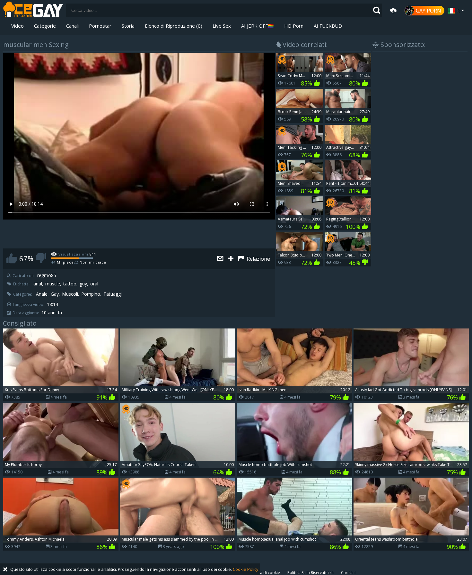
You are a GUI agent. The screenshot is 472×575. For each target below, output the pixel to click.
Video (17, 25)
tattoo (69, 284)
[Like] (11, 258)
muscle (52, 284)
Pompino (90, 294)
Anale (42, 294)
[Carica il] (393, 11)
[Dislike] (41, 258)
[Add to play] (232, 258)
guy (83, 284)
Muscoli (70, 294)
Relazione (257, 258)
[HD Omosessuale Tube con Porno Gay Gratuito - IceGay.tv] (33, 10)
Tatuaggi (112, 294)
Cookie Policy (245, 569)
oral (94, 284)
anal (37, 284)
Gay (55, 294)
